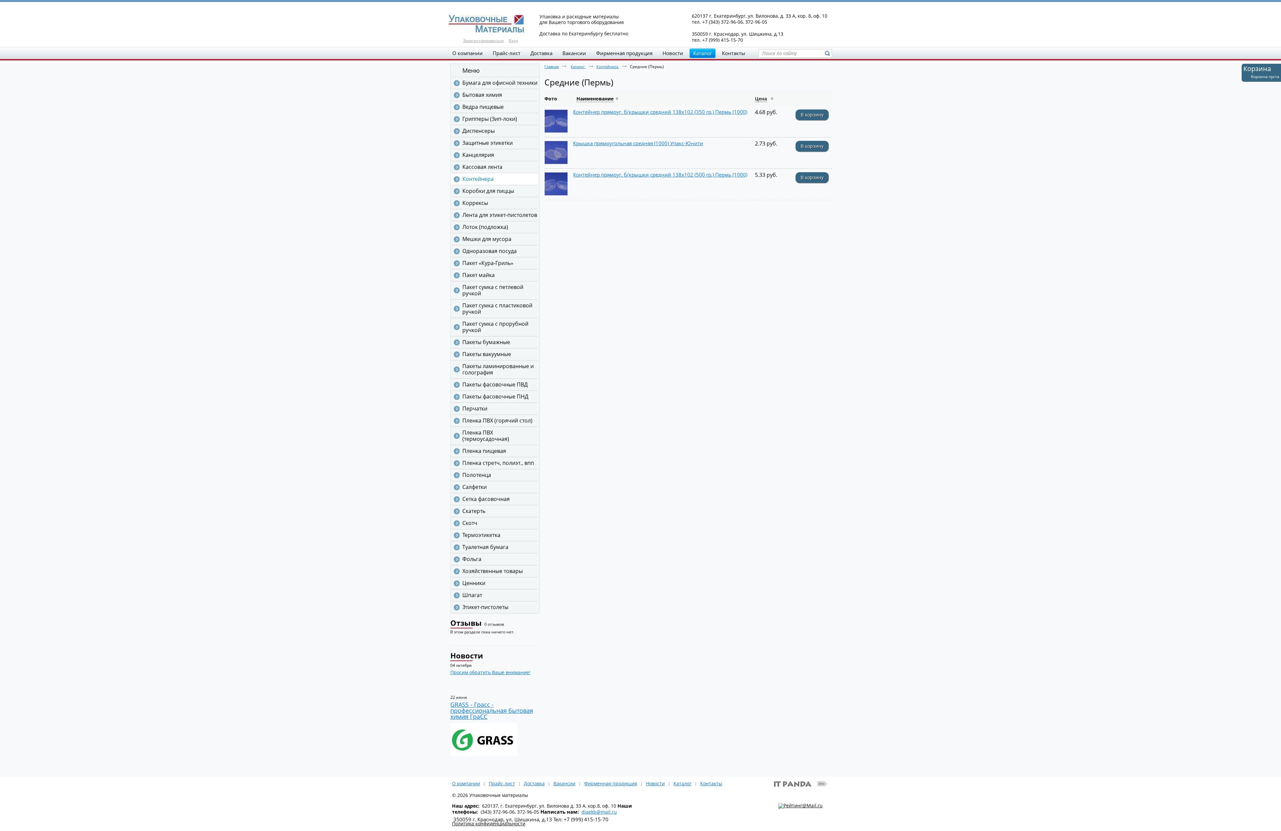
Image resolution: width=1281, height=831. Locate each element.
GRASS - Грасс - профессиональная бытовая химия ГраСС (491, 711)
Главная (551, 66)
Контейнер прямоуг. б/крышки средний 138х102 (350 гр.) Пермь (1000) (660, 111)
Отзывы (466, 623)
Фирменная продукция (610, 783)
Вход (513, 40)
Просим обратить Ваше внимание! (490, 672)
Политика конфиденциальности (488, 823)
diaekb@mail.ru (599, 812)
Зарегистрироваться (483, 40)
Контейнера (607, 66)
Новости (466, 655)
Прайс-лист (502, 783)
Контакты (711, 783)
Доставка (534, 783)
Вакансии (564, 783)
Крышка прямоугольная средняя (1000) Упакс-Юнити (638, 143)
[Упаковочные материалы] (640, 24)
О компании (466, 783)
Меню (471, 70)
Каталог (702, 53)
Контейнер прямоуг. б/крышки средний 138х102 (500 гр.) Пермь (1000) (660, 174)
